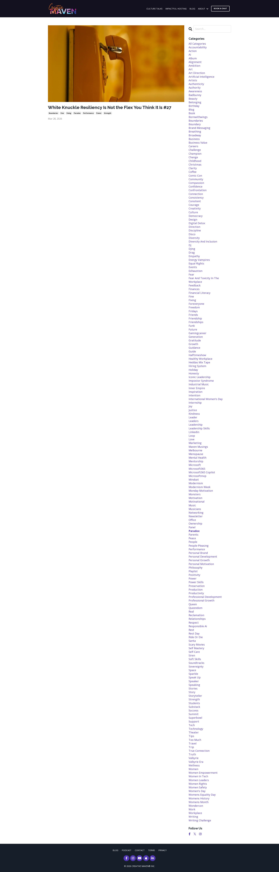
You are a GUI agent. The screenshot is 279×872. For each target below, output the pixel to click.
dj (190, 245)
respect (194, 622)
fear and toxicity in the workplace (204, 279)
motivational (196, 501)
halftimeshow (197, 355)
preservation (197, 586)
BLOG (192, 8)
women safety (198, 787)
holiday (193, 369)
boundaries (53, 113)
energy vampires (199, 260)
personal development (203, 556)
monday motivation (201, 490)
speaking (194, 685)
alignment (195, 62)
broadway (195, 135)
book (192, 113)
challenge (195, 150)
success (193, 710)
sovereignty (196, 666)
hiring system (197, 366)
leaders (193, 421)
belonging (195, 102)
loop (192, 435)
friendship (195, 318)
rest (191, 630)
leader (193, 417)
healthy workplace (200, 358)
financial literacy (199, 293)
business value (198, 142)
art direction (197, 73)
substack (194, 707)
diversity (194, 238)
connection (196, 194)
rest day (194, 633)
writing (193, 816)
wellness (194, 765)
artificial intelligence (201, 76)
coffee (192, 172)
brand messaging (199, 128)
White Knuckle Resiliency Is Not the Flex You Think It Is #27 (109, 107)
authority (195, 87)
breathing (195, 131)
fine (62, 113)
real (191, 611)
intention (194, 395)
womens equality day (202, 794)
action (193, 51)
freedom (194, 307)
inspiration (195, 391)
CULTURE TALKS (154, 8)
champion (195, 153)
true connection (199, 750)
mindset (194, 479)
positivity (194, 575)
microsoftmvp (197, 476)
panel (192, 527)
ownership (195, 523)
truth (192, 754)
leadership (196, 424)
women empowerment (203, 772)
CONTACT (140, 850)
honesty (194, 373)
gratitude (195, 340)
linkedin (194, 432)
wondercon (196, 805)
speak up (195, 677)
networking (196, 512)
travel (192, 743)
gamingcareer (197, 333)
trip (191, 747)
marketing (195, 443)
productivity (196, 593)
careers (193, 146)
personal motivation (201, 564)
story (192, 692)
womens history (199, 798)
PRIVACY (162, 850)
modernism (196, 483)
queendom (195, 608)
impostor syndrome (201, 380)
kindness (194, 413)
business (194, 139)
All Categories (197, 43)
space (192, 670)
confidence (195, 186)
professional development (205, 597)
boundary (195, 124)
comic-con (195, 175)
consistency (196, 197)
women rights (198, 783)
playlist (193, 571)
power (98, 113)
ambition (194, 65)
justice (193, 410)
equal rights (196, 263)
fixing (69, 113)
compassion (196, 183)
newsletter (196, 516)
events (193, 267)
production (196, 589)
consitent (195, 201)
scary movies (197, 644)
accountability (198, 47)
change (193, 157)
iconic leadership (200, 377)
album (193, 58)
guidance (194, 347)
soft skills (195, 659)
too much (195, 740)
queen (193, 604)
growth (193, 344)
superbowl (195, 717)
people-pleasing (199, 545)
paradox (77, 113)
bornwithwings (198, 117)
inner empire (197, 388)
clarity (193, 168)
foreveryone (196, 303)
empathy (194, 256)
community (196, 179)
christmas (195, 164)
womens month (199, 802)
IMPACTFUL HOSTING (176, 8)
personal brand (198, 553)
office (192, 520)
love (191, 439)
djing (192, 248)
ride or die (196, 637)
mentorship (196, 461)
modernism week (199, 487)
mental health (197, 457)
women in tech (198, 776)
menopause (196, 454)
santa (192, 640)
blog (191, 109)
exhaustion (195, 271)
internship (195, 402)
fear (191, 274)
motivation (195, 498)
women (193, 769)
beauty (193, 98)
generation (196, 336)
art (191, 69)
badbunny (195, 95)
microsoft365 (197, 468)
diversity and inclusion (203, 241)
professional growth (201, 600)
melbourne (195, 450)
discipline (195, 230)
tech (192, 725)
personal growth (199, 560)
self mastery (196, 648)
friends (193, 315)
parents (193, 534)
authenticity (196, 84)
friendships (196, 322)
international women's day (206, 399)
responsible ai (198, 626)
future (193, 329)
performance (88, 113)
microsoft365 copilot (202, 472)
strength (107, 113)
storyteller (195, 695)
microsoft (195, 465)
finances (194, 289)
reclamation (196, 615)
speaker (194, 681)
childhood (195, 161)
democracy (196, 216)
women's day (197, 791)
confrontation (197, 190)
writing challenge (200, 820)
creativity (195, 208)
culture (193, 212)
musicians (195, 509)
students (194, 703)
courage (194, 205)
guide (192, 351)
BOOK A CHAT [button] (220, 8)
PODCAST (126, 850)
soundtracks (196, 663)
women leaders (199, 780)
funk (192, 325)
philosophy (195, 567)
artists (193, 80)
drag (192, 252)
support (194, 721)
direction (194, 227)
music (192, 505)
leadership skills (199, 428)
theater (194, 732)
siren (192, 655)
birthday (194, 106)
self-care (194, 652)
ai (190, 54)
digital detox (197, 223)
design (193, 219)
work (192, 809)
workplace (195, 813)
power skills (196, 582)
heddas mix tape (199, 362)
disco (192, 234)
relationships (197, 619)
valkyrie (193, 758)
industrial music (199, 384)
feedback (195, 285)
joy (190, 406)
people (193, 542)
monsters (195, 494)
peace (192, 538)
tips (191, 736)
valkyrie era (196, 761)
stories (193, 688)
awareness (195, 91)
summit (193, 714)
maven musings (198, 446)
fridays (193, 311)
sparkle (193, 673)
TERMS (151, 850)
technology (196, 728)
